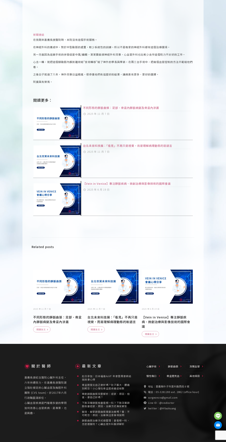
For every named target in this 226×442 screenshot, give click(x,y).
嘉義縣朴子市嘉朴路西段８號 (172, 386)
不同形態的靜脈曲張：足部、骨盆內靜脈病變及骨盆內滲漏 (121, 108)
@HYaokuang (168, 408)
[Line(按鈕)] (218, 415)
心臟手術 (151, 366)
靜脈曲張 (173, 366)
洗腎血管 (195, 366)
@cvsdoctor (166, 403)
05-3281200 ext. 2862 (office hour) (177, 392)
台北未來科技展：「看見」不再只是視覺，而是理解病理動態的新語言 (127, 146)
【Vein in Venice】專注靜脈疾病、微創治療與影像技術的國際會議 (127, 183)
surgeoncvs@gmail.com (163, 397)
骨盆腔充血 (173, 376)
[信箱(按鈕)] (218, 425)
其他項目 (195, 376)
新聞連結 (38, 35)
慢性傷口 (151, 376)
